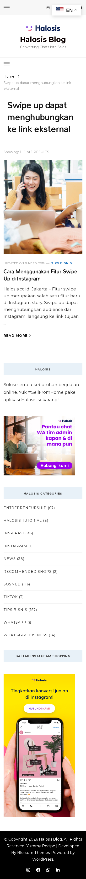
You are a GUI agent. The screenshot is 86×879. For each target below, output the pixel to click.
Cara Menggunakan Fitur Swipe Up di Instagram (40, 275)
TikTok (11, 597)
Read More (15, 335)
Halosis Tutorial (23, 520)
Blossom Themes (33, 852)
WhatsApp (15, 622)
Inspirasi (14, 533)
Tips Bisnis (61, 263)
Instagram (15, 546)
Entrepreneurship (25, 508)
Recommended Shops (28, 571)
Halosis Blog (43, 39)
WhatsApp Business (26, 635)
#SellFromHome (46, 392)
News (10, 559)
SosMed (12, 584)
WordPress (42, 859)
